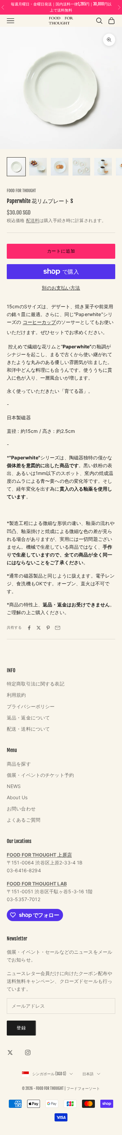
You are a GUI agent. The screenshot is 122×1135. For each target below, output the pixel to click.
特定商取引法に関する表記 (35, 684)
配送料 (32, 220)
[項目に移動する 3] (59, 166)
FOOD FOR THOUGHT (21, 190)
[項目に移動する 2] (37, 166)
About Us (17, 797)
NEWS (14, 786)
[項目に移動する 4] (81, 166)
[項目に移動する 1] (16, 166)
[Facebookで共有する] (29, 627)
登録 (21, 1027)
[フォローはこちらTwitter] (10, 1052)
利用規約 (16, 695)
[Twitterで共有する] (38, 627)
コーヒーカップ (39, 322)
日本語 (88, 1074)
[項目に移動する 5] (103, 166)
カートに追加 (61, 251)
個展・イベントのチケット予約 (40, 775)
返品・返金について (28, 717)
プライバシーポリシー (31, 706)
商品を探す (19, 764)
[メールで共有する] (57, 627)
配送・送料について (28, 729)
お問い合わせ (21, 808)
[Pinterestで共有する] (48, 627)
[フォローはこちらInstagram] (27, 1052)
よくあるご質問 (23, 820)
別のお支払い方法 (61, 288)
